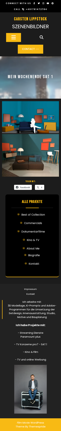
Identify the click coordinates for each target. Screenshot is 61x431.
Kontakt (34, 264)
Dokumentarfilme (33, 232)
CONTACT (28, 49)
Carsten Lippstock (30, 19)
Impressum (30, 289)
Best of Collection (33, 215)
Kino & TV (33, 240)
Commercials (33, 223)
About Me (33, 248)
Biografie (34, 255)
